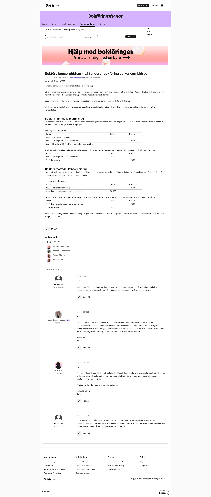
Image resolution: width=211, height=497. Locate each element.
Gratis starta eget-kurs (84, 465)
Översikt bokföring (49, 24)
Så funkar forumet (114, 469)
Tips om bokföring (87, 24)
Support (142, 462)
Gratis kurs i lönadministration (86, 469)
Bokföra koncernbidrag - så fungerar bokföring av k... (65, 30)
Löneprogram (48, 465)
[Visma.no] (52, 5)
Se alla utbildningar (82, 473)
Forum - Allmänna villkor (116, 462)
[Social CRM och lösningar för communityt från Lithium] (164, 492)
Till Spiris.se (144, 465)
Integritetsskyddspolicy (116, 465)
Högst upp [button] (47, 491)
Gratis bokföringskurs (83, 462)
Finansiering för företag (52, 473)
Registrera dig (143, 5)
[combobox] (70, 37)
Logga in (155, 5)
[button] (47, 229)
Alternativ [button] (130, 37)
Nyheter (103, 24)
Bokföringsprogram (50, 462)
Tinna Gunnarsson (75, 78)
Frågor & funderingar (67, 24)
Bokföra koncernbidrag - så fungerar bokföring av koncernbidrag (96, 74)
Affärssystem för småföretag (54, 469)
